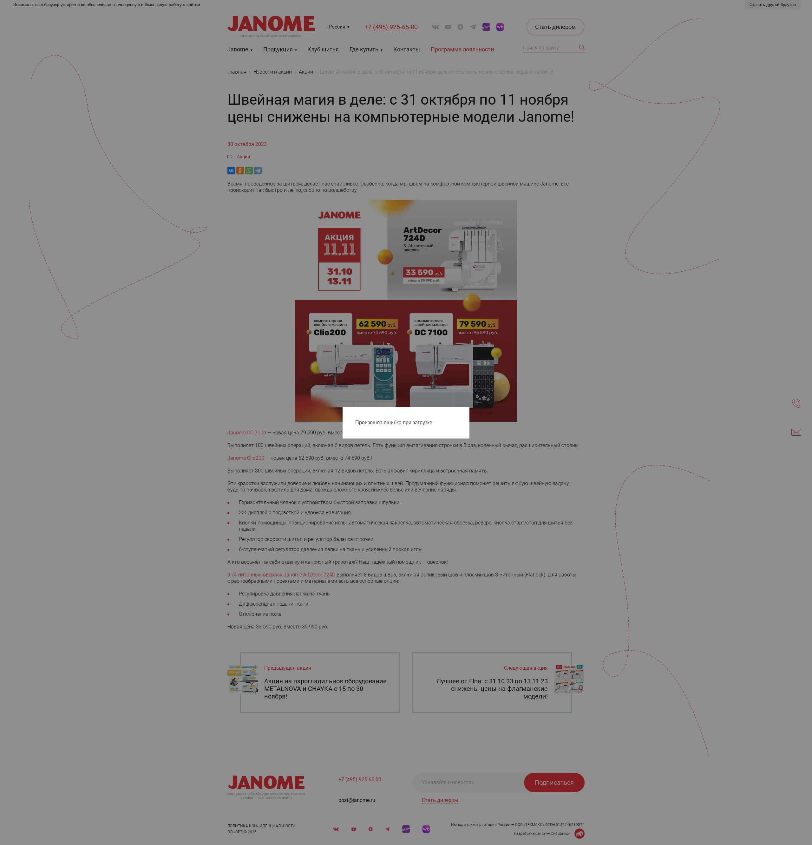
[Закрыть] (466, 413)
